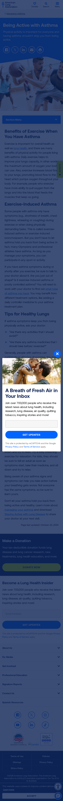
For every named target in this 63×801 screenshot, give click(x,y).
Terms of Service (32, 446)
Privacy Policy (12, 446)
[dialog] (31, 401)
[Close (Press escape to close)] (31, 354)
